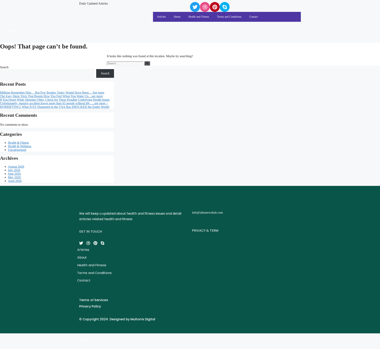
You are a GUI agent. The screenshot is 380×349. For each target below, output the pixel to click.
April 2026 (15, 181)
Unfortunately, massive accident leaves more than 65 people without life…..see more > (54, 103)
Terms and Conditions (229, 16)
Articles (161, 16)
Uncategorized (17, 149)
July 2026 (14, 170)
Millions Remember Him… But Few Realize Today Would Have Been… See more (52, 92)
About (177, 16)
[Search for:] (125, 63)
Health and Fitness (198, 16)
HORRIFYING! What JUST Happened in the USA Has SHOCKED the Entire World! (54, 106)
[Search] (147, 63)
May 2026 (14, 177)
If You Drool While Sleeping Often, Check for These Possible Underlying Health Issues (55, 99)
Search (4, 67)
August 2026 (16, 166)
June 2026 (14, 173)
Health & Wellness (19, 146)
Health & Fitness (18, 142)
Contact (253, 16)
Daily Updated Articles (93, 3)
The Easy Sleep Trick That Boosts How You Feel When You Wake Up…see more (51, 96)
